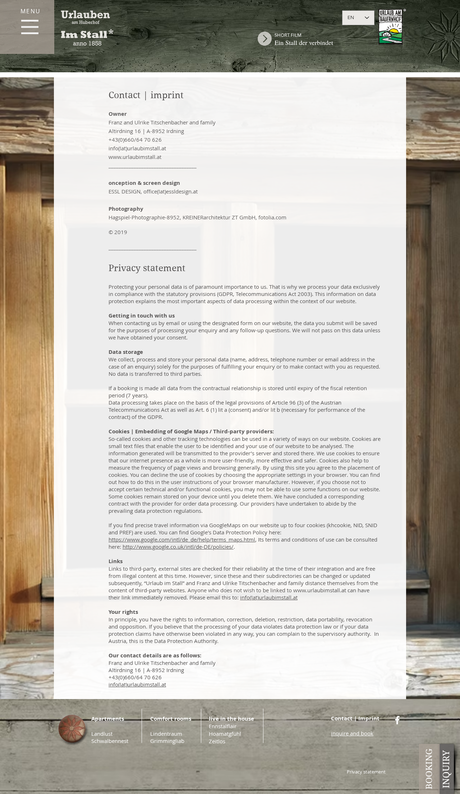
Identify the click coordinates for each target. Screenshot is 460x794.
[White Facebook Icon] (397, 720)
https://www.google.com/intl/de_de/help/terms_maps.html (182, 539)
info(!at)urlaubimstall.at (137, 148)
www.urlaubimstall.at (135, 156)
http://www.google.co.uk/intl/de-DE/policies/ (178, 546)
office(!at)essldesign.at (170, 191)
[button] (29, 27)
